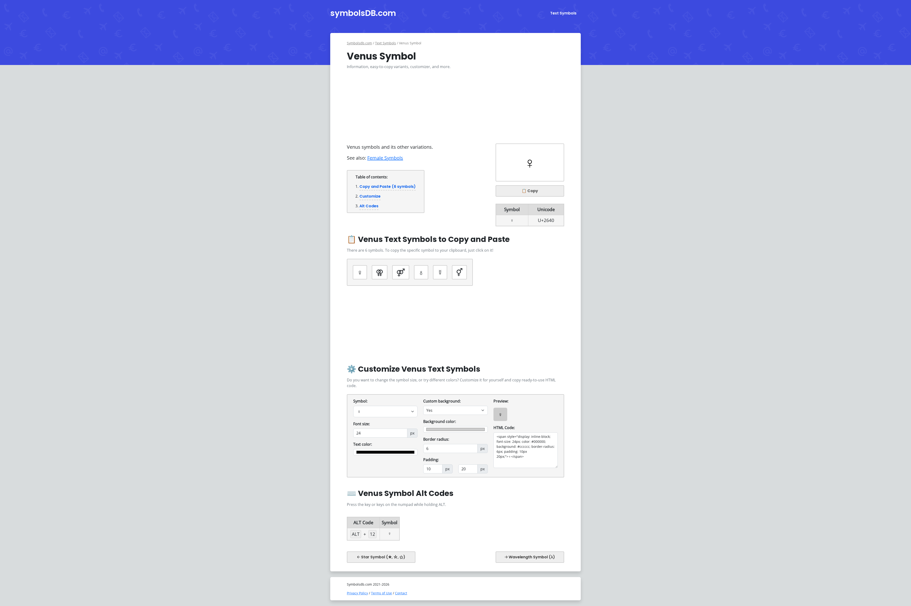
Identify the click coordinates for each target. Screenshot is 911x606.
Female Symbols (385, 158)
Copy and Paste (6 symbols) (387, 186)
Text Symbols (563, 13)
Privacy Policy (357, 593)
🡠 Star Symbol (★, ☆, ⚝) (381, 557)
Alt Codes (368, 206)
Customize (370, 196)
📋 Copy (530, 191)
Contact (401, 593)
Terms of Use (381, 593)
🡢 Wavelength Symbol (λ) (530, 557)
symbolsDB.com (363, 13)
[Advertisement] (455, 106)
